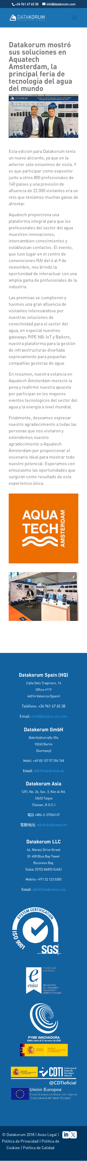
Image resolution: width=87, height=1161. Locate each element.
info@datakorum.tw (51, 824)
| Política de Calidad (37, 1147)
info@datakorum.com (49, 716)
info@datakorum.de (48, 770)
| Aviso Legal (46, 1134)
